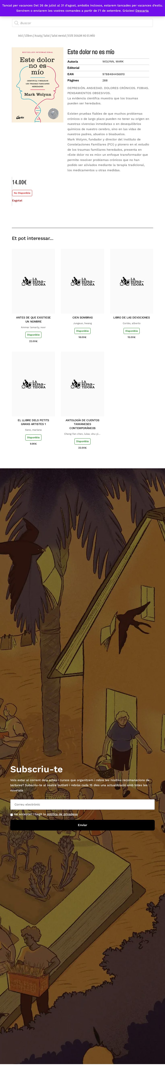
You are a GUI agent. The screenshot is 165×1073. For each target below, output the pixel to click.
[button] (121, 216)
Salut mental (59, 35)
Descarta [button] (142, 10)
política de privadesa (62, 814)
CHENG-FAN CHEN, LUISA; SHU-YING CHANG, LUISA (82, 434)
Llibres (29, 35)
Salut (47, 35)
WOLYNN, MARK (113, 61)
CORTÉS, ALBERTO (131, 323)
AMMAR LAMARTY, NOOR (33, 327)
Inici (20, 35)
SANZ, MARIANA (33, 429)
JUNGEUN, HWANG (82, 323)
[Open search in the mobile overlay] (82, 23)
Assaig (38, 35)
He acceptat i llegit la (46, 814)
